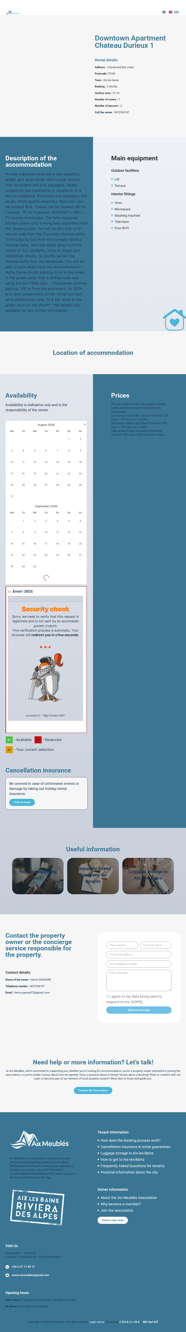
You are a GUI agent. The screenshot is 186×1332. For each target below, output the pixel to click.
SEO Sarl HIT (150, 1322)
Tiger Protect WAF (54, 715)
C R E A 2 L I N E (129, 1322)
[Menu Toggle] (164, 12)
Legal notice (96, 1322)
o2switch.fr (33, 715)
